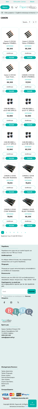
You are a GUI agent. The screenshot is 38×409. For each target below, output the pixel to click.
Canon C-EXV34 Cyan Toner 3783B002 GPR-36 (9, 76)
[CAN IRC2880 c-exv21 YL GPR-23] (28, 101)
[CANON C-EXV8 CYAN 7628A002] (10, 202)
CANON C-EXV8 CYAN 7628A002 (10, 210)
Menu (4, 7)
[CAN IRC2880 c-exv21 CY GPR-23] (10, 135)
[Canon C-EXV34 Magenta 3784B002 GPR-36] (10, 34)
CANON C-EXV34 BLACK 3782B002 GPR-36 (28, 76)
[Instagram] (11, 302)
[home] (2, 12)
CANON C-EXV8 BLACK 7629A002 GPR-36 (28, 210)
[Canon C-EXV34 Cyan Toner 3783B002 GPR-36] (10, 68)
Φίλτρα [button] (32, 404)
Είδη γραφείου (9, 12)
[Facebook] (4, 302)
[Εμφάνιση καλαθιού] (16, 7)
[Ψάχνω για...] (12, 7)
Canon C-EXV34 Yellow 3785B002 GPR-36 (28, 42)
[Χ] (18, 302)
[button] (12, 57)
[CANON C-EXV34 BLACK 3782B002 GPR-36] (28, 68)
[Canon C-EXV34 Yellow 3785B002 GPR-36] (28, 34)
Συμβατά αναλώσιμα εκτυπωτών (26, 12)
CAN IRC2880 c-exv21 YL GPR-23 (28, 109)
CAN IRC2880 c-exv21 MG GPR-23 (10, 109)
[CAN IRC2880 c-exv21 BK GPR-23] (28, 135)
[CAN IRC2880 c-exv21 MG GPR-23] (10, 101)
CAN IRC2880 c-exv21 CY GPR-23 (10, 143)
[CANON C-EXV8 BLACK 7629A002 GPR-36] (28, 202)
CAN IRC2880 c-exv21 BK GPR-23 (28, 143)
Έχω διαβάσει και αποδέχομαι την (15, 297)
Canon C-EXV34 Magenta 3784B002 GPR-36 (10, 42)
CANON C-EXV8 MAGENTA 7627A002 (28, 177)
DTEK (26, 406)
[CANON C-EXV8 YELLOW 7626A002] (10, 169)
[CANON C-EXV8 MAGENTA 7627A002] (28, 169)
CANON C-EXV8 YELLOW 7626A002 (10, 177)
